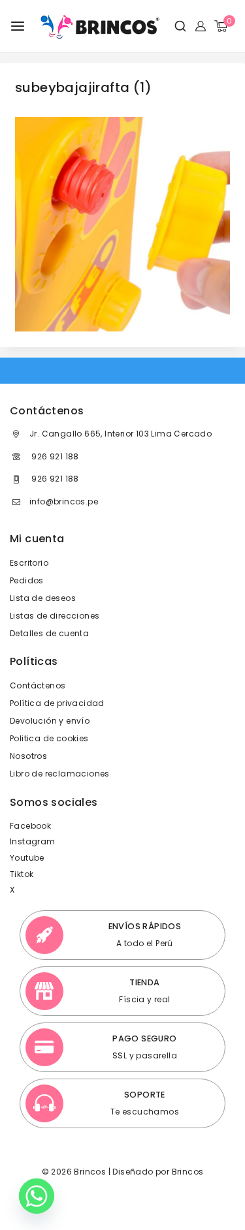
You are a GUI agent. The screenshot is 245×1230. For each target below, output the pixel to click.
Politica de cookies (49, 738)
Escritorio (29, 562)
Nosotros (28, 755)
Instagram (33, 841)
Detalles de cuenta (49, 633)
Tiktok (21, 874)
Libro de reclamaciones (60, 773)
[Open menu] (17, 26)
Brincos (186, 1171)
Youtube (27, 857)
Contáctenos (37, 685)
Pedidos (27, 580)
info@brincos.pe (63, 501)
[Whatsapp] (36, 1196)
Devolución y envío (50, 720)
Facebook (30, 825)
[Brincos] (98, 26)
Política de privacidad (57, 703)
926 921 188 (54, 456)
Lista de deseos (43, 598)
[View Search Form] (175, 26)
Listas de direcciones (54, 615)
